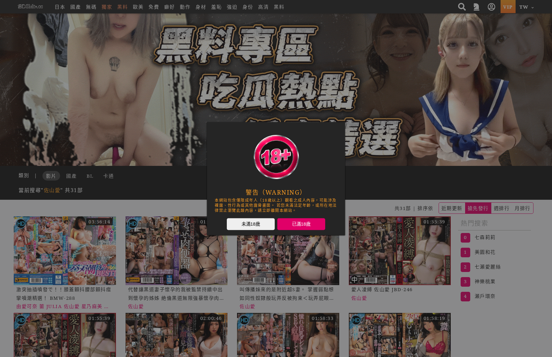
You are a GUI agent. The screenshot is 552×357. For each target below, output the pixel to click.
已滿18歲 (301, 223)
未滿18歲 (250, 223)
